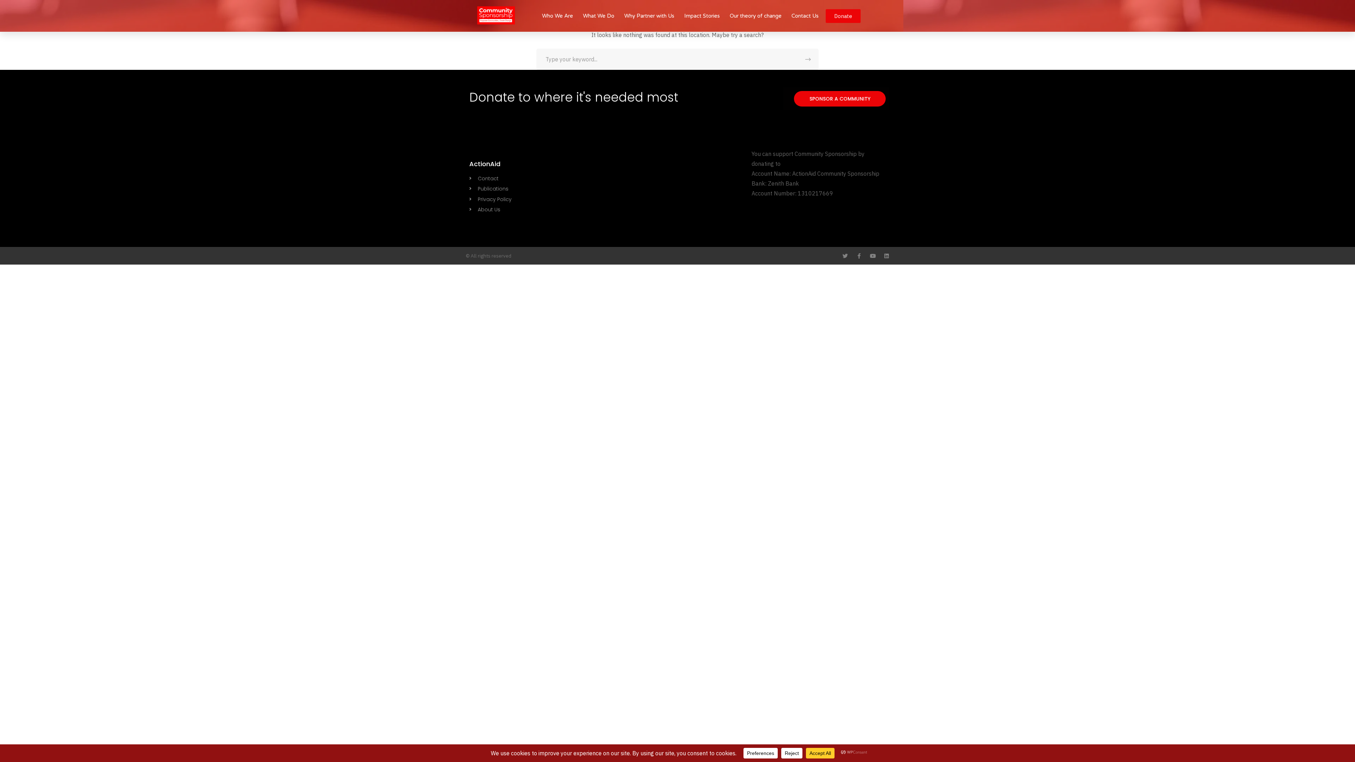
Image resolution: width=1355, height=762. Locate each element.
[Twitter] (845, 256)
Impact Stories (702, 16)
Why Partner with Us (649, 16)
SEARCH (808, 59)
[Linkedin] (886, 256)
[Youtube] (872, 256)
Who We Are (557, 16)
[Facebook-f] (859, 256)
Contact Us (805, 16)
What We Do (598, 16)
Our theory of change (756, 16)
